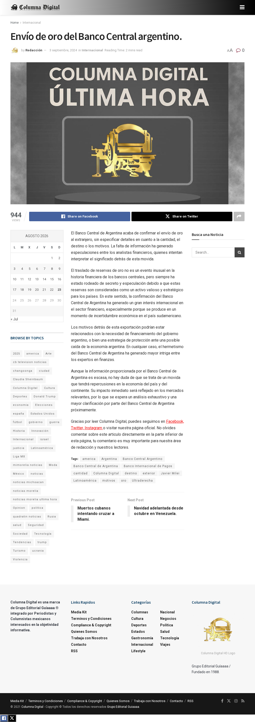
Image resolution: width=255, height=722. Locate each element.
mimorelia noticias (27, 465)
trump (42, 542)
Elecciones (44, 405)
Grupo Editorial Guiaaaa (123, 707)
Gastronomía (142, 638)
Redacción (33, 50)
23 (59, 289)
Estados (138, 632)
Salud (165, 632)
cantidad (80, 473)
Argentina (109, 459)
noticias (37, 473)
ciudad (44, 370)
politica (37, 507)
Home (14, 22)
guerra (54, 422)
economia (21, 405)
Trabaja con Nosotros (89, 638)
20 (37, 289)
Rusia (52, 516)
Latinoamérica (85, 480)
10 (14, 279)
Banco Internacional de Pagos (148, 466)
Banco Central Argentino (142, 459)
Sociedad (20, 533)
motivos (108, 480)
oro (123, 480)
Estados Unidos (43, 413)
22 (52, 289)
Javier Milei (170, 473)
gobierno (36, 422)
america (89, 459)
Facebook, (175, 421)
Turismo (19, 550)
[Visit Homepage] (35, 7)
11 (22, 279)
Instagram (94, 428)
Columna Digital (106, 473)
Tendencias (22, 542)
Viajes (165, 645)
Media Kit (79, 612)
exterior (149, 473)
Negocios (168, 619)
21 (44, 289)
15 (52, 279)
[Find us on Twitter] (229, 701)
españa (18, 413)
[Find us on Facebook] (222, 701)
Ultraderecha (142, 480)
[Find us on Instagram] (236, 701)
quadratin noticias (27, 516)
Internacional (32, 22)
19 (29, 289)
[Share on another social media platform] (239, 216)
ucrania (38, 550)
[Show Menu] (242, 7)
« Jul (14, 319)
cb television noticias (30, 362)
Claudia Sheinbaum (28, 379)
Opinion (19, 507)
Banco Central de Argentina (95, 466)
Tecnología (43, 533)
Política (166, 625)
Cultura (49, 388)
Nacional (167, 612)
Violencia (20, 559)
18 (22, 289)
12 (29, 279)
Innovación (40, 431)
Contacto (78, 645)
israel (44, 439)
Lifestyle (138, 651)
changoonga (22, 370)
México (18, 473)
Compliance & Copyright (91, 625)
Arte (49, 353)
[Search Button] (240, 252)
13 (37, 279)
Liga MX (19, 456)
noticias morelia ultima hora (35, 499)
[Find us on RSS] (243, 701)
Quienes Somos (84, 632)
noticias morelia (25, 491)
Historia (19, 431)
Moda (53, 465)
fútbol (17, 422)
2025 (16, 353)
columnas (139, 612)
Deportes (20, 396)
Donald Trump (45, 396)
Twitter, (78, 428)
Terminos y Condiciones (91, 619)
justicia (18, 448)
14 (44, 279)
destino (131, 473)
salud (17, 525)
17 (14, 289)
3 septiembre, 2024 (63, 50)
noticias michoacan (28, 482)
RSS (74, 651)
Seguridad (36, 525)
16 (59, 279)
